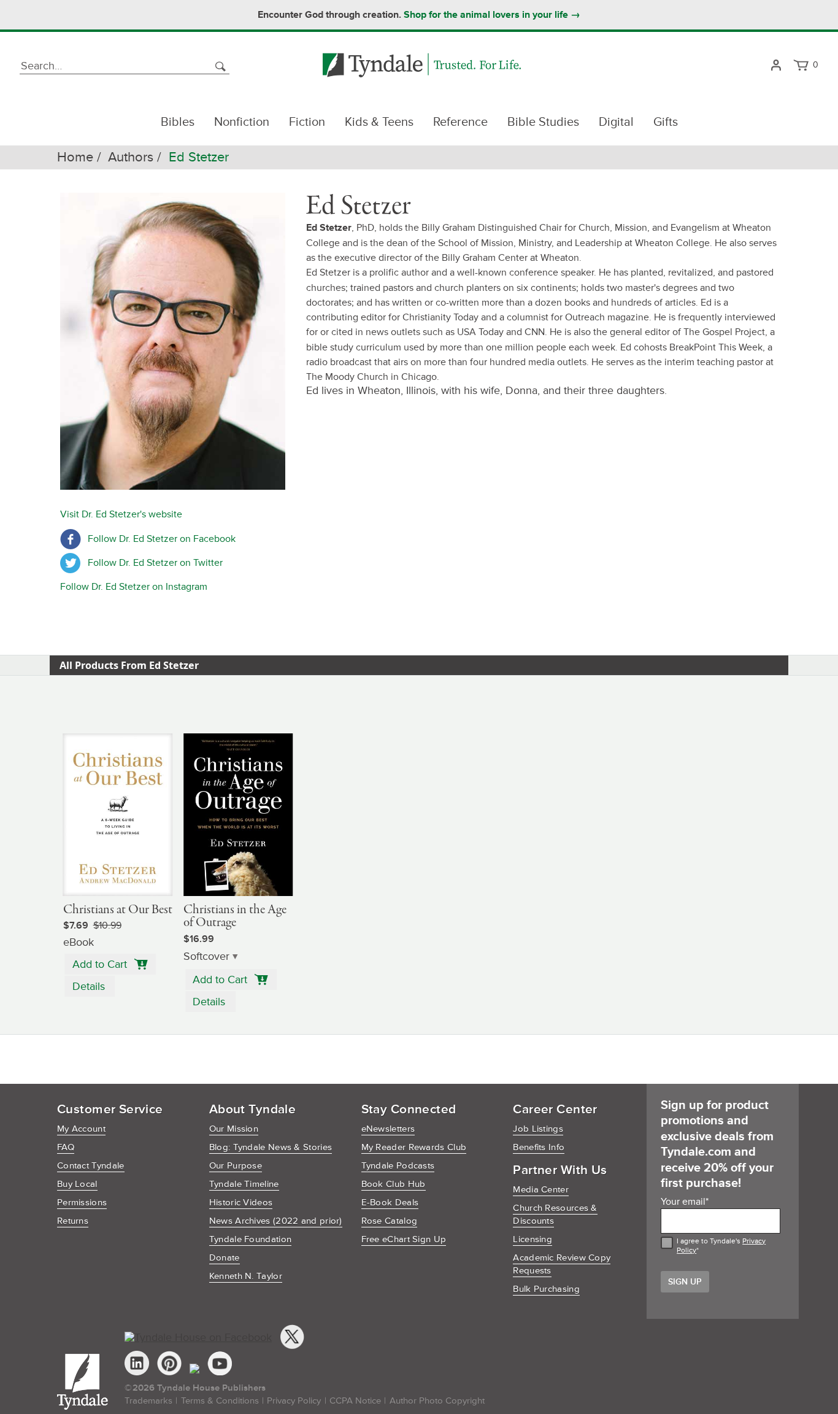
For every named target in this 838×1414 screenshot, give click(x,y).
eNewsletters (388, 1129)
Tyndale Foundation (250, 1239)
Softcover (206, 956)
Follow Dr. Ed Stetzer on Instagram (133, 587)
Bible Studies (543, 122)
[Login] (776, 66)
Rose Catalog (389, 1221)
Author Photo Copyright (437, 1401)
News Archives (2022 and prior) (275, 1221)
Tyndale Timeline (244, 1184)
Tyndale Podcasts (398, 1166)
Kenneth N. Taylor (245, 1276)
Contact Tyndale (91, 1166)
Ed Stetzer (199, 157)
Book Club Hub (393, 1184)
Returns (72, 1221)
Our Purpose (235, 1166)
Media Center (541, 1190)
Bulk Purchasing (546, 1289)
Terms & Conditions (220, 1401)
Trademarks (148, 1401)
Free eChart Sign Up (404, 1239)
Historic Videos (241, 1202)
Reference (460, 122)
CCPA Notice (355, 1401)
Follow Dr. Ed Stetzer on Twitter (155, 563)
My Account (81, 1129)
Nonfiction (241, 122)
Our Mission (233, 1129)
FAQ (65, 1147)
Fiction (307, 122)
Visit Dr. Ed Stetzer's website (121, 514)
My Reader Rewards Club (414, 1147)
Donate (224, 1258)
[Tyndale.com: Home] (422, 66)
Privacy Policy (294, 1401)
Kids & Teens (379, 122)
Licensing (532, 1239)
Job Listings (538, 1129)
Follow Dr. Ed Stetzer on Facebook (162, 539)
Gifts (665, 122)
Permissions (82, 1202)
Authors (130, 157)
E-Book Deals (390, 1202)
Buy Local (77, 1184)
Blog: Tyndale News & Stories (270, 1147)
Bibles (177, 122)
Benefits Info (538, 1147)
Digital (616, 122)
